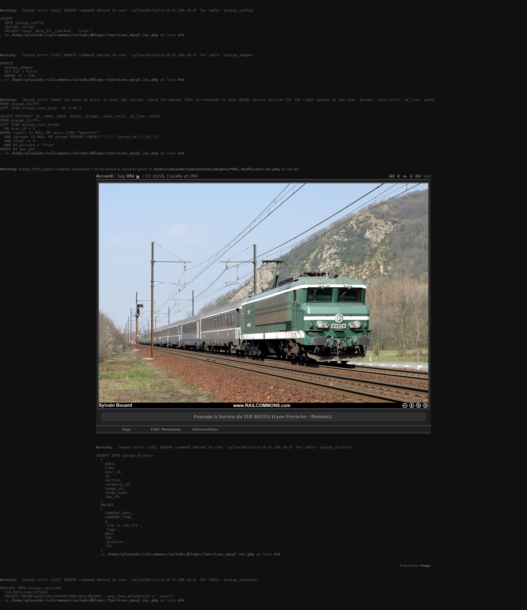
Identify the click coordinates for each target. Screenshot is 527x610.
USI (130, 176)
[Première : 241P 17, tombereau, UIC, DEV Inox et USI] (391, 176)
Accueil (104, 176)
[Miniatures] (405, 176)
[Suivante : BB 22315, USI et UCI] (411, 176)
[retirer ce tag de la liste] (137, 176)
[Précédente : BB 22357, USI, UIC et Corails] (398, 176)
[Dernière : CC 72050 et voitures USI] (418, 176)
